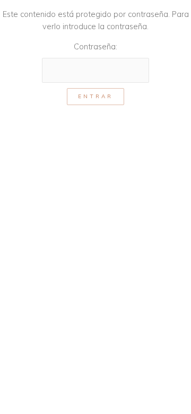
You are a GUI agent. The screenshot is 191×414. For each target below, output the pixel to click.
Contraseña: (95, 46)
